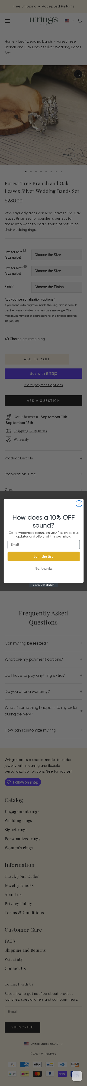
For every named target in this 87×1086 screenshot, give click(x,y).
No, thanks (43, 568)
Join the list (43, 556)
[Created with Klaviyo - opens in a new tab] (43, 585)
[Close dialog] (79, 503)
